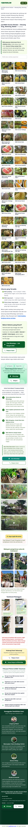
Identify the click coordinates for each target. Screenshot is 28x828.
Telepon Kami (10, 350)
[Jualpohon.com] (6, 3)
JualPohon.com (12, 826)
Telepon (15, 380)
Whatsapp (8, 806)
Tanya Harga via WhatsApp (15, 662)
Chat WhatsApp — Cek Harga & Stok (13, 344)
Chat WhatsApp (15, 458)
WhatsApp (15, 376)
